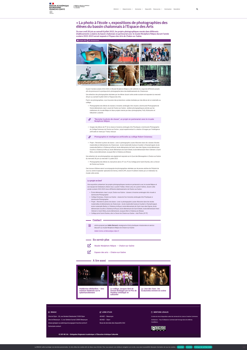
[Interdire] (244, 347)
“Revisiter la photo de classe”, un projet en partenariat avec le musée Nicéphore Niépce (124, 120)
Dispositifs (148, 9)
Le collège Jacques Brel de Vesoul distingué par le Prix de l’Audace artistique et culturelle (123, 292)
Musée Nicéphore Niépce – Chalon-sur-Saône (114, 246)
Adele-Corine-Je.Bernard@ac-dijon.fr (106, 231)
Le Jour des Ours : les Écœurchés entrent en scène (153, 290)
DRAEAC (116, 9)
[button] (197, 9)
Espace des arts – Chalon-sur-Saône (110, 252)
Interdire (189, 347)
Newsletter (177, 9)
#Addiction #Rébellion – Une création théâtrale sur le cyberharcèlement (91, 291)
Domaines (138, 9)
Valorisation (168, 9)
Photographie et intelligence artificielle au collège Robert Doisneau (123, 137)
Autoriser (181, 347)
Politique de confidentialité (203, 347)
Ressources (156, 9)
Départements (127, 9)
